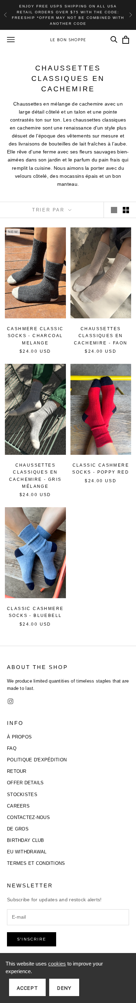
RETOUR (17, 771)
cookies (57, 964)
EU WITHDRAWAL (27, 851)
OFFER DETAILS (25, 782)
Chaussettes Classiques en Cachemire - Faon (100, 335)
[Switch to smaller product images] (126, 210)
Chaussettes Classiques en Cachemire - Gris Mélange (35, 476)
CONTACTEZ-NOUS (28, 817)
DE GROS (18, 828)
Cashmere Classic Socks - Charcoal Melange (35, 335)
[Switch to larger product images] (114, 210)
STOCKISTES (22, 794)
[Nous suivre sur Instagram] (10, 701)
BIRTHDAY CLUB (25, 840)
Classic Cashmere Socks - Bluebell (35, 612)
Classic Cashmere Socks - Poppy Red (100, 469)
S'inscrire (31, 939)
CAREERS (18, 806)
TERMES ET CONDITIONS (36, 863)
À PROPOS (19, 736)
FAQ (11, 748)
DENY (64, 988)
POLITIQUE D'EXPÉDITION (37, 759)
